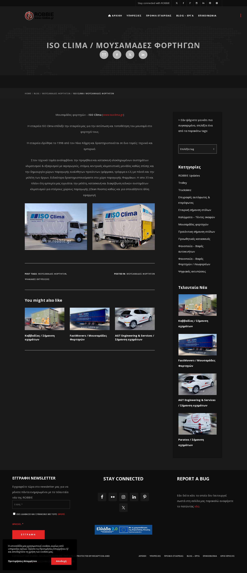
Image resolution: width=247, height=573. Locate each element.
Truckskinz (184, 190)
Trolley (182, 182)
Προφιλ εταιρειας (174, 556)
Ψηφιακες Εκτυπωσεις (37, 279)
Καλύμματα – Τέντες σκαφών (196, 217)
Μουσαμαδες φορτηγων (141, 273)
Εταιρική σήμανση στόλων (194, 210)
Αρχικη (142, 556)
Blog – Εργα (193, 556)
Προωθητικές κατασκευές (194, 239)
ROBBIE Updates (189, 175)
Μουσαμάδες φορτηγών (193, 224)
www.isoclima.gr (113, 114)
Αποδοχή (61, 561)
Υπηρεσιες (155, 556)
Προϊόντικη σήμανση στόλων (196, 231)
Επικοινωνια (210, 556)
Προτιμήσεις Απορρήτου (22, 561)
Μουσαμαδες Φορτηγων (52, 273)
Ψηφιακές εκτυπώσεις (192, 271)
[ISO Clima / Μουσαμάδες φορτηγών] (104, 54)
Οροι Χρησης (227, 556)
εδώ (197, 506)
